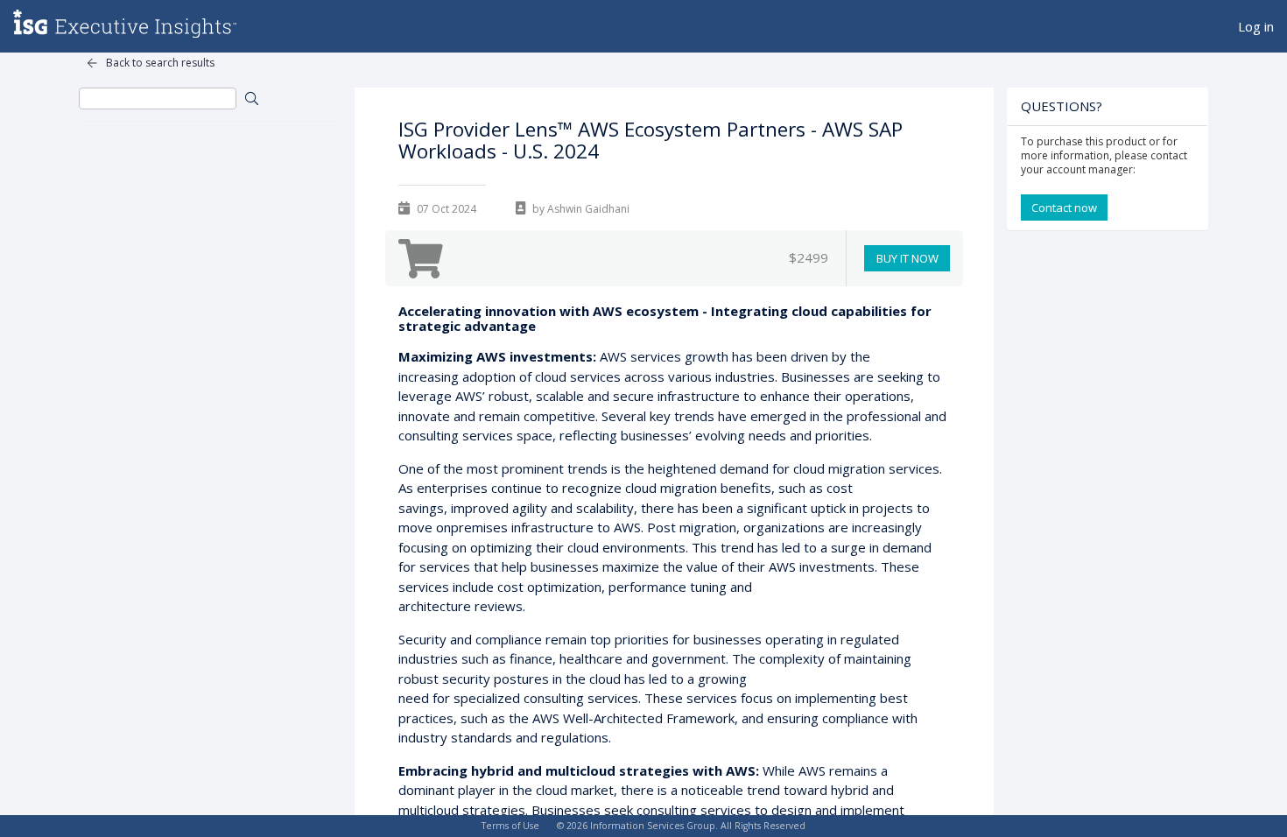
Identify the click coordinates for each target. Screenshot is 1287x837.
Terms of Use (510, 825)
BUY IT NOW (907, 258)
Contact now (1064, 207)
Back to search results (160, 62)
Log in (1256, 26)
